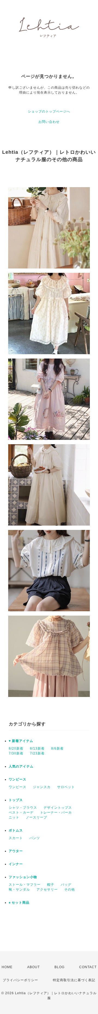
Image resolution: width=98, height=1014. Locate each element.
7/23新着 (37, 753)
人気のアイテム (21, 766)
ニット (14, 817)
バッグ (66, 885)
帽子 (50, 885)
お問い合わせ (49, 122)
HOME (7, 967)
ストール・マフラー (25, 885)
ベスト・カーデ (21, 812)
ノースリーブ (36, 817)
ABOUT (33, 967)
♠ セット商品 (19, 902)
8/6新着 (57, 748)
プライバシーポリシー (20, 980)
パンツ (34, 838)
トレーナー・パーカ (56, 812)
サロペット (66, 787)
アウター (16, 851)
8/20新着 (16, 748)
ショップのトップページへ (49, 111)
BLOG (59, 967)
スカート (16, 838)
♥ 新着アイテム (21, 741)
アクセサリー (47, 889)
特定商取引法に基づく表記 (74, 980)
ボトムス (16, 830)
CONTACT (88, 967)
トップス (16, 800)
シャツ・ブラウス (23, 808)
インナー (16, 864)
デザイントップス (58, 808)
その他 (69, 889)
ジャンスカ (42, 787)
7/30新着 (16, 753)
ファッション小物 (23, 877)
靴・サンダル (19, 889)
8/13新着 (37, 748)
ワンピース (17, 779)
